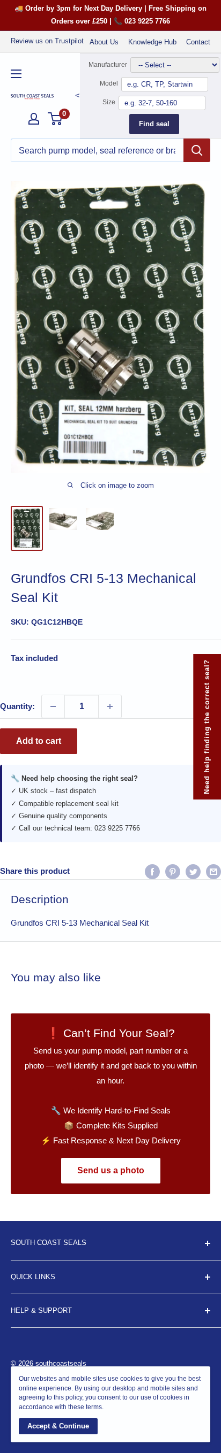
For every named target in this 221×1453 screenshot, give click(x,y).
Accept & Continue (58, 1426)
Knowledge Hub (152, 42)
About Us (104, 42)
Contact (198, 42)
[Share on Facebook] (152, 871)
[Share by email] (213, 871)
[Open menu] (16, 74)
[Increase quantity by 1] (110, 706)
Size (108, 102)
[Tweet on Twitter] (193, 871)
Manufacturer (108, 64)
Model (109, 83)
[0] (55, 118)
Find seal (154, 124)
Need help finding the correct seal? (207, 726)
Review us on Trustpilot (47, 41)
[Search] (196, 150)
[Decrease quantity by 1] (53, 706)
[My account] (33, 119)
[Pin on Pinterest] (172, 871)
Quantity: (17, 706)
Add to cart (38, 740)
